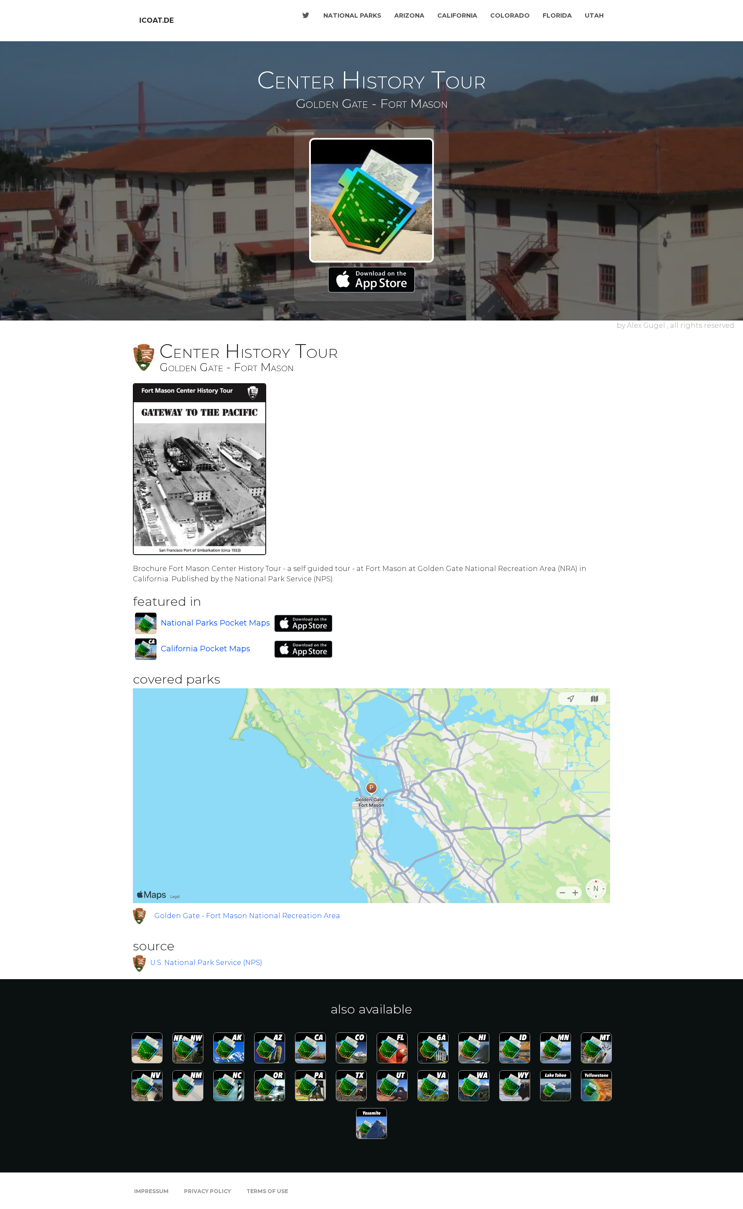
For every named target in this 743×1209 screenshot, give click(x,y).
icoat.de (156, 20)
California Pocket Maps (205, 648)
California (457, 15)
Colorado (510, 15)
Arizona (409, 15)
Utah (594, 15)
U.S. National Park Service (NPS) (206, 963)
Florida (557, 15)
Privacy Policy (207, 1191)
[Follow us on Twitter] (306, 15)
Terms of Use (267, 1191)
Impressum (151, 1191)
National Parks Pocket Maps (215, 623)
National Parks (352, 15)
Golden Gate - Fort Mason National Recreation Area (247, 916)
